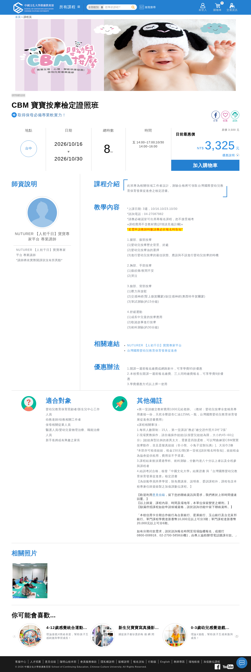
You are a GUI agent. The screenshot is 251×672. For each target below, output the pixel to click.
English (165, 661)
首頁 (18, 16)
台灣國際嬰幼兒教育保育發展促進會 (152, 350)
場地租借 (194, 661)
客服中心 (20, 661)
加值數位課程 (212, 661)
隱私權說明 (107, 661)
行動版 (152, 661)
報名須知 (138, 661)
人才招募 (35, 661)
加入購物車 (205, 165)
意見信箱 (159, 494)
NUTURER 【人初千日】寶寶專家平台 (154, 345)
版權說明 (123, 661)
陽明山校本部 (68, 661)
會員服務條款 (88, 661)
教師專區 (179, 661)
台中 (28, 148)
